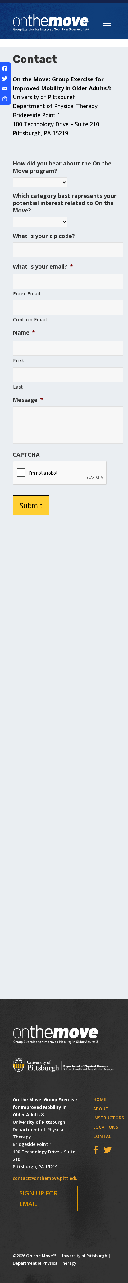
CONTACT (104, 1136)
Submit (31, 505)
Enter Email (26, 293)
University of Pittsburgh (84, 1255)
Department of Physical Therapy (44, 1263)
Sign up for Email (38, 1198)
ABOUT (100, 1109)
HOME (99, 1099)
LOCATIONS (105, 1127)
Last (18, 387)
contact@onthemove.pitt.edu (45, 1178)
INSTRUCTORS (108, 1118)
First (18, 360)
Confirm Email (30, 319)
